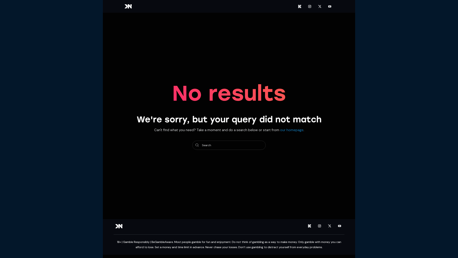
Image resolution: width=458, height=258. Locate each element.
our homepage (291, 130)
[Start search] (197, 145)
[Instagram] (310, 6)
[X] (320, 6)
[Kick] (300, 6)
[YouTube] (330, 6)
